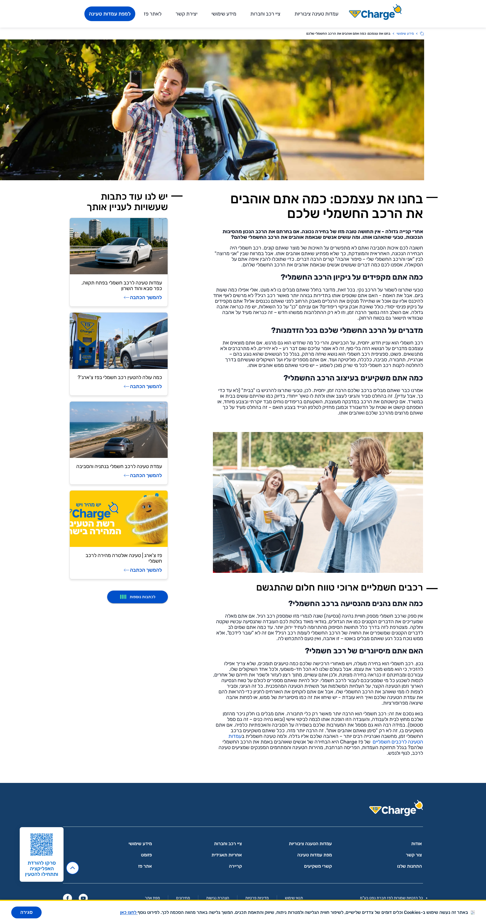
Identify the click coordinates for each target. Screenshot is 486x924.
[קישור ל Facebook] (67, 898)
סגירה (26, 912)
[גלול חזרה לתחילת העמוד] (73, 868)
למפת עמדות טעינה (110, 14)
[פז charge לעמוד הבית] (243, 810)
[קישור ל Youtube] (83, 898)
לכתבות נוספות (142, 597)
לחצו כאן (129, 912)
